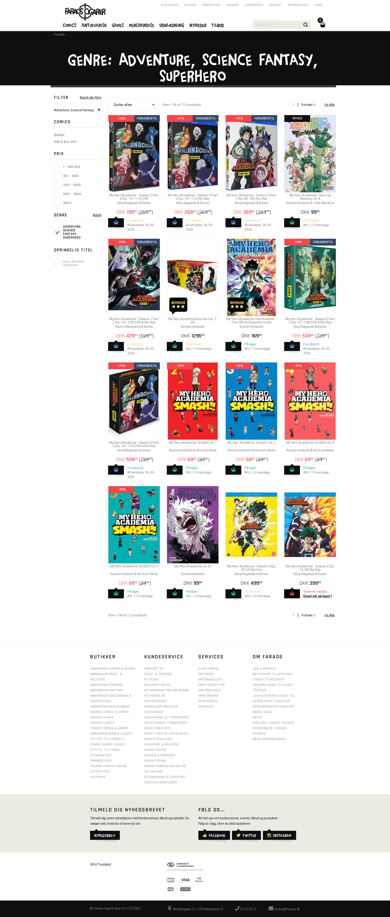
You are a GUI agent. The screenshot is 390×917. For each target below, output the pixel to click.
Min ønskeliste (298, 5)
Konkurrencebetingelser (274, 706)
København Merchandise (110, 706)
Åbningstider (211, 5)
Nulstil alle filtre (90, 97)
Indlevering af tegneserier (166, 717)
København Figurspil (107, 685)
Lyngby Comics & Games (109, 728)
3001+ (67, 203)
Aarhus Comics (102, 722)
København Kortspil (106, 690)
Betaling (151, 679)
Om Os (257, 717)
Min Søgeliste (209, 690)
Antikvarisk (94, 25)
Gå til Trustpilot (100, 864)
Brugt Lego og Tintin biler (166, 733)
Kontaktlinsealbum (160, 782)
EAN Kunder (153, 712)
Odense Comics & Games (109, 712)
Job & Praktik (264, 668)
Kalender (232, 5)
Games (118, 25)
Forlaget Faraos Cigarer (273, 722)
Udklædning (172, 25)
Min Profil (206, 674)
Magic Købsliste (157, 728)
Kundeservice (254, 5)
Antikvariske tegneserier (165, 722)
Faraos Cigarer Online (108, 766)
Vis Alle (329, 105)
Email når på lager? (317, 596)
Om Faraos (268, 656)
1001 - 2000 (71, 185)
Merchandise (141, 25)
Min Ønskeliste (210, 679)
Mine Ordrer (208, 695)
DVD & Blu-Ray (65, 141)
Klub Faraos (169, 5)
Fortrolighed (155, 701)
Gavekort (275, 5)
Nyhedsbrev (208, 701)
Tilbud (218, 25)
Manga (59, 135)
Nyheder (198, 25)
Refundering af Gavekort (165, 777)
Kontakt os (153, 668)
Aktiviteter (99, 771)
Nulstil (97, 215)
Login (318, 5)
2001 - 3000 (71, 194)
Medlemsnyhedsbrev (269, 739)
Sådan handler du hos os (165, 766)
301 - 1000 (70, 176)
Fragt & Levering (158, 674)
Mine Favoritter (211, 685)
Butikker (190, 5)
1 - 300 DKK (71, 167)
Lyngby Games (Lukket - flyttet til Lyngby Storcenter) (109, 750)
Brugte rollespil (158, 739)
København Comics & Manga (112, 668)
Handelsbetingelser (161, 706)
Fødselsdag (262, 712)
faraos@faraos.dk (286, 909)
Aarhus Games (102, 717)
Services (211, 656)
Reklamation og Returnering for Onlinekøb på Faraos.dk (166, 690)
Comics (70, 25)
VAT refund (153, 771)
